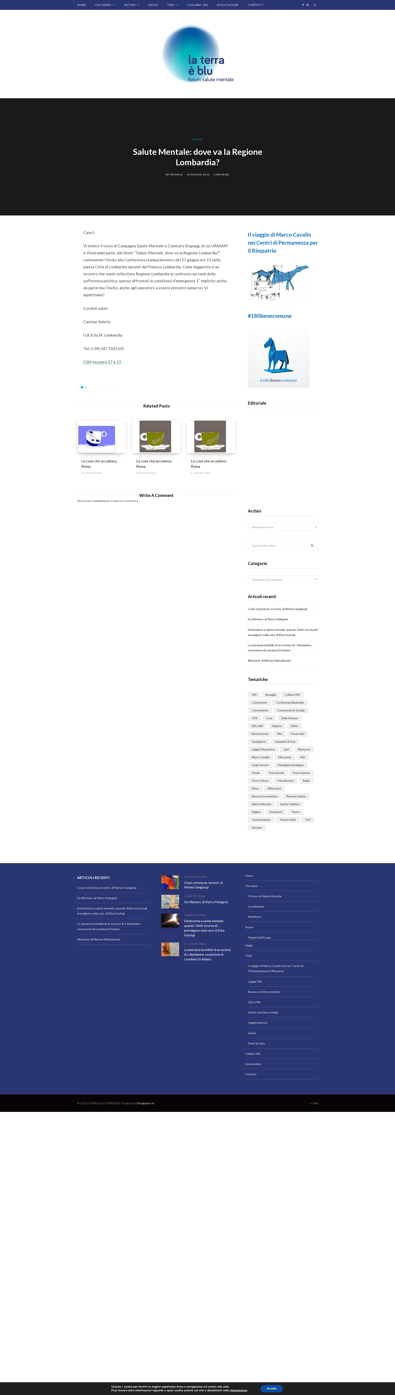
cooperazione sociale (291, 710)
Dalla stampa (289, 718)
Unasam (257, 827)
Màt (302, 757)
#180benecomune (270, 316)
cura (269, 718)
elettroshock (260, 733)
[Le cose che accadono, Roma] (101, 437)
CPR (254, 718)
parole (256, 772)
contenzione (260, 710)
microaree (284, 757)
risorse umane (296, 796)
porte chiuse (260, 780)
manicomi (304, 749)
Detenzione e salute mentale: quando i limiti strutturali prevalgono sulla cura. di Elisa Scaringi (204, 928)
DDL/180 (257, 726)
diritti (294, 726)
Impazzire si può (285, 741)
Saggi (153, 5)
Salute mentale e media (263, 1012)
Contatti (255, 5)
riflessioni (274, 788)
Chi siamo (103, 5)
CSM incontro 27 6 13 (102, 362)
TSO (308, 819)
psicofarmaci (286, 780)
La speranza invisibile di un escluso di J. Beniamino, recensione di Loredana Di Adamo (207, 954)
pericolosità (276, 772)
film (279, 733)
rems (255, 788)
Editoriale (283, 465)
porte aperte (301, 772)
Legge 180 (255, 981)
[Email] (56, 277)
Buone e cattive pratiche (264, 991)
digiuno (277, 726)
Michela (176, 174)
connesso (99, 500)
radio (306, 780)
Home (81, 5)
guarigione (259, 741)
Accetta (272, 1388)
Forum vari (297, 733)
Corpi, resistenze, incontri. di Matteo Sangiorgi (277, 609)
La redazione (256, 906)
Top (315, 1103)
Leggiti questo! (258, 1022)
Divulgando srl (145, 1103)
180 (254, 694)
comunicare (259, 702)
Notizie (197, 139)
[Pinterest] (56, 266)
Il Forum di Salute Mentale (264, 896)
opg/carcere (260, 765)
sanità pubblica (290, 804)
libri (286, 749)
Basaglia (270, 694)
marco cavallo (261, 757)
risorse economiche (265, 796)
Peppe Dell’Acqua (259, 937)
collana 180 (292, 694)
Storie (252, 1033)
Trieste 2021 (287, 819)
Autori (130, 5)
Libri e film (254, 1002)
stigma (256, 812)
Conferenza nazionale (290, 702)
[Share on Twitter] (56, 255)
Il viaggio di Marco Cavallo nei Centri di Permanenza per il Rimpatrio (283, 242)
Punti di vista (256, 1043)
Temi (171, 5)
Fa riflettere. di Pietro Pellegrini (268, 619)
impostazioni (238, 1390)
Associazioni (228, 5)
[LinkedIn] (108, 387)
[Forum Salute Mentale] (197, 54)
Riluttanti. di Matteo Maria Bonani (269, 660)
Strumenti (275, 812)
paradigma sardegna (291, 765)
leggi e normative (263, 749)
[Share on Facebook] (56, 244)
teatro (295, 812)
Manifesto (254, 916)
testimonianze (261, 819)
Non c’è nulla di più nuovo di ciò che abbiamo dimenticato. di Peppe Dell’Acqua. (283, 478)
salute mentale (261, 804)
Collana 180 (197, 5)
